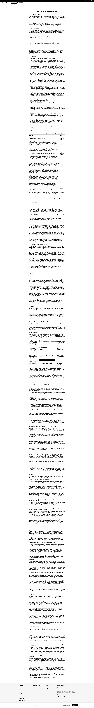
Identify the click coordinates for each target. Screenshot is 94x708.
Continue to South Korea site (47, 363)
